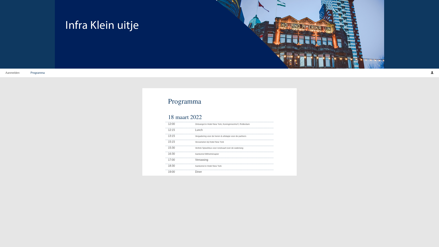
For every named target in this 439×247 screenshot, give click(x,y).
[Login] (432, 73)
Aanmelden (12, 72)
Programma (38, 72)
